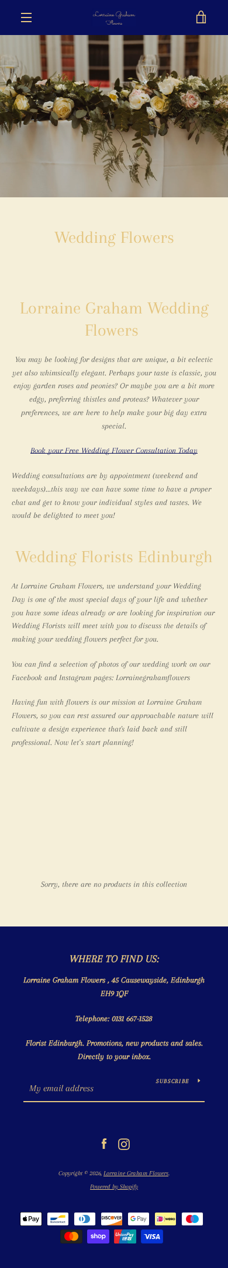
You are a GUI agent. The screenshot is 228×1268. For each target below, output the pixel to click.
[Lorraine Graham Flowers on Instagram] (124, 1143)
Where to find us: (114, 958)
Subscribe (172, 1081)
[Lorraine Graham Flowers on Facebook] (104, 1143)
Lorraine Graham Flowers (135, 1173)
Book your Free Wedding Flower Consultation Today (114, 450)
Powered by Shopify (114, 1186)
